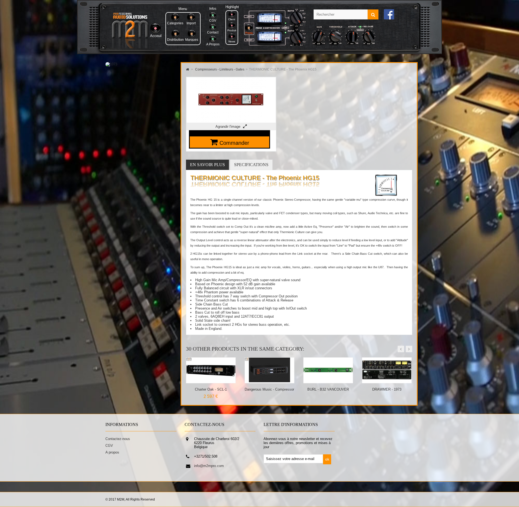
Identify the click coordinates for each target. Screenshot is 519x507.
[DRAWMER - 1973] (328, 381)
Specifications (251, 164)
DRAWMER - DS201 (387, 389)
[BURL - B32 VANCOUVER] (269, 381)
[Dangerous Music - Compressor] (211, 381)
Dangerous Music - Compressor (210, 389)
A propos (112, 452)
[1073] (111, 64)
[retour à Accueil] (187, 69)
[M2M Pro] (130, 47)
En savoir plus (207, 164)
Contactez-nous (117, 439)
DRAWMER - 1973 (328, 389)
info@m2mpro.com (209, 466)
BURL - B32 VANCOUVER (269, 389)
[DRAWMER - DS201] (387, 381)
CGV (109, 446)
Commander (234, 143)
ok (327, 459)
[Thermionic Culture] (386, 195)
